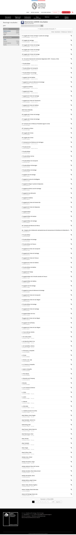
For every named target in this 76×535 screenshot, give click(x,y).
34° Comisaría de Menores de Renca (31, 225)
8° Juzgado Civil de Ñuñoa (28, 323)
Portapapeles (72, 12)
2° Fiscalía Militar (26, 151)
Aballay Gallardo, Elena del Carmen (30, 466)
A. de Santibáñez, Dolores (28, 346)
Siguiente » (58, 502)
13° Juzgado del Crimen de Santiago (31, 49)
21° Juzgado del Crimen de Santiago (31, 119)
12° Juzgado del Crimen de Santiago (31, 45)
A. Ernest (24, 355)
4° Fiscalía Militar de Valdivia (29, 267)
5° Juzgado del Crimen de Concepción (31, 295)
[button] (66, 12)
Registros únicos (7, 31)
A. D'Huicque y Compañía (28, 350)
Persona (5, 41)
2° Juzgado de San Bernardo (29, 193)
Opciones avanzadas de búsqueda (46, 28)
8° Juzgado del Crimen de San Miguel (31, 327)
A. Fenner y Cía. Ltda (27, 360)
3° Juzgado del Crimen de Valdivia (30, 262)
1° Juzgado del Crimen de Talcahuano (31, 100)
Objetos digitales (66, 17)
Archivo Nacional (35, 12)
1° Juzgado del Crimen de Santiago (30, 96)
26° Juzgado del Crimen (27, 137)
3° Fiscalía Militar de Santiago (29, 239)
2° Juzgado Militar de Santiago (29, 221)
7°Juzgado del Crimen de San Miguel (31, 318)
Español (5, 32)
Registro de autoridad (18, 17)
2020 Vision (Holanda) (27, 110)
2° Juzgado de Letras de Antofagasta (31, 179)
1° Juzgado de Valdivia (27, 86)
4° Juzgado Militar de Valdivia (29, 281)
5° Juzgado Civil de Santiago (29, 285)
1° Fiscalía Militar (26, 63)
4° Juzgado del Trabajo (27, 272)
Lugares (57, 17)
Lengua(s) (55, 12)
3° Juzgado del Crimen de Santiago (30, 253)
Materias (47, 17)
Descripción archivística (8, 17)
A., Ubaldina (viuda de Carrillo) (29, 410)
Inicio (27, 12)
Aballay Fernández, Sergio (28, 461)
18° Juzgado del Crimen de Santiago (31, 54)
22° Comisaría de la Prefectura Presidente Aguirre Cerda (36, 123)
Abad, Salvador (25, 443)
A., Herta (24, 392)
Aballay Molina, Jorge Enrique (29, 480)
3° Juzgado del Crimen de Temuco (30, 258)
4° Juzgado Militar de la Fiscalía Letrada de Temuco (34, 276)
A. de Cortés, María (26, 336)
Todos (4, 39)
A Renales (24, 383)
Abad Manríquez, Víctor (27, 434)
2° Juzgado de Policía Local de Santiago (31, 188)
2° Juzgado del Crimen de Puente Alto (31, 202)
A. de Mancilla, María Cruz (28, 341)
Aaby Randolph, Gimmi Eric (28, 420)
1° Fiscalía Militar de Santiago (29, 72)
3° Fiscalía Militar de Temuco (29, 244)
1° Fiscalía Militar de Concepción (30, 68)
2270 (53, 502)
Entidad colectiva (7, 43)
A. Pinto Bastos (25, 373)
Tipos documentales (37, 17)
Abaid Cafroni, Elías (26, 452)
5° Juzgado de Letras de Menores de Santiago (33, 290)
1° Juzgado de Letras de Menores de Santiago (33, 82)
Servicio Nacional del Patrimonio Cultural (31, 517)
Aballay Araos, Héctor (27, 457)
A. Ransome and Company (28, 378)
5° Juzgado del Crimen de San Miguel (31, 299)
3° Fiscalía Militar (26, 235)
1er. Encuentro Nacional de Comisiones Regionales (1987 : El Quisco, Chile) (40, 59)
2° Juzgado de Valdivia (27, 197)
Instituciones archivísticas (27, 17)
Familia (5, 44)
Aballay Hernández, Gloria (28, 475)
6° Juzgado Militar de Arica (28, 313)
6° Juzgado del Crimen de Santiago (30, 309)
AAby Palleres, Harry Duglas (28, 415)
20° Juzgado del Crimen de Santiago (31, 114)
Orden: (52, 32)
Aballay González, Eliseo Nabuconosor (31, 471)
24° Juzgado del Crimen (27, 133)
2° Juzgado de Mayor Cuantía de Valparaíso (32, 184)
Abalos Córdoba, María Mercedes (30, 489)
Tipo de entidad (8, 37)
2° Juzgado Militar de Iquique (29, 216)
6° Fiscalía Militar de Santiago (29, 304)
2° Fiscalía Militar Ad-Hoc (28, 156)
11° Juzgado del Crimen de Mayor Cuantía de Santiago (35, 35)
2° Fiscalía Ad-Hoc (26, 147)
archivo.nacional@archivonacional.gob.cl (43, 514)
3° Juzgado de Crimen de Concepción (31, 248)
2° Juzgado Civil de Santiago (29, 174)
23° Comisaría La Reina (27, 128)
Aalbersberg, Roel (26, 424)
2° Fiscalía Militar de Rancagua (29, 165)
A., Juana (24, 397)
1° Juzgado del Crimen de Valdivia (30, 105)
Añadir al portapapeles (71, 35)
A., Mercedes (25, 406)
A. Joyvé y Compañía (27, 369)
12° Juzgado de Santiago (28, 40)
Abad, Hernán (25, 438)
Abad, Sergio (25, 448)
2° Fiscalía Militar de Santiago (29, 170)
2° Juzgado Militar (26, 211)
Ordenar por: (64, 32)
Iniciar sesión (66, 12)
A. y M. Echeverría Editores (28, 387)
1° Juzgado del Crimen (27, 91)
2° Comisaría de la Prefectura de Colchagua (32, 142)
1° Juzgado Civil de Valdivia (28, 77)
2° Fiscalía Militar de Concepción (30, 160)
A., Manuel (24, 401)
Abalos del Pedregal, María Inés (29, 494)
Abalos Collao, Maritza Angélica (29, 485)
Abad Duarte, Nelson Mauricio (29, 429)
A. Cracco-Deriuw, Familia (28, 332)
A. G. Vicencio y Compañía (28, 364)
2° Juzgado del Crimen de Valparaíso (31, 207)
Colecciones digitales (46, 12)
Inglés (4, 34)
